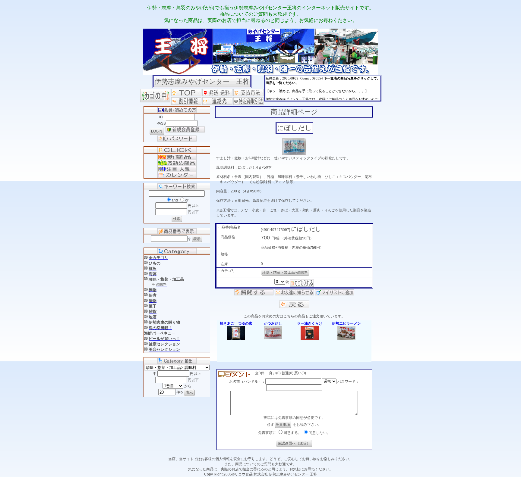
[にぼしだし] (294, 153)
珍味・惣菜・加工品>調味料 (285, 272)
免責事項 (283, 424)
